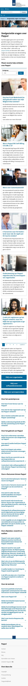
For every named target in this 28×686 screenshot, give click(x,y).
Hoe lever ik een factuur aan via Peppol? (12, 405)
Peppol (3, 18)
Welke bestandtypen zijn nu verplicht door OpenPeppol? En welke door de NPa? (12, 626)
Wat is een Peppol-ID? (9, 597)
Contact (3, 649)
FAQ (2, 655)
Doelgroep (5, 70)
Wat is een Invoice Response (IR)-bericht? (12, 619)
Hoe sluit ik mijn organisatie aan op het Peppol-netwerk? (13, 411)
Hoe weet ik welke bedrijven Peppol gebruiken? (13, 444)
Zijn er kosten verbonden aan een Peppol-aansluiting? (12, 417)
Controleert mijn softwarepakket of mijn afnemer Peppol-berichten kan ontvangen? (13, 467)
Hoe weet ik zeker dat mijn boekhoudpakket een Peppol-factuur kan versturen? (11, 494)
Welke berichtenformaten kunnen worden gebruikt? (13, 602)
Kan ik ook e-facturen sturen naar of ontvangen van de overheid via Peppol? (13, 487)
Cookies (3, 678)
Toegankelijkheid (6, 681)
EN (4, 15)
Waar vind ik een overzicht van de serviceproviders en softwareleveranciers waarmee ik (12, 459)
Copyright (4, 671)
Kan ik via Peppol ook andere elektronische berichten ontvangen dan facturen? (13, 451)
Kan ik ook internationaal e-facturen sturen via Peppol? (14, 480)
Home (2, 9)
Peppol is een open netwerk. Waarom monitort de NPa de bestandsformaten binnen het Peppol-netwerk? (11, 541)
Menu (7, 9)
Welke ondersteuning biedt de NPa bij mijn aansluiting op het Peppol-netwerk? (13, 424)
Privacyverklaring (6, 675)
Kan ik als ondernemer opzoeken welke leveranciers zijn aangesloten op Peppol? (13, 437)
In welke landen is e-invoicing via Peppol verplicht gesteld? (12, 570)
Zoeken (24, 12)
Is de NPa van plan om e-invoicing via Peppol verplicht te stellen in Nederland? (12, 577)
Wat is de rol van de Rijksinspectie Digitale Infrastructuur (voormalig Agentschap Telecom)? (13, 563)
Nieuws (3, 652)
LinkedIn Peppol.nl (6, 662)
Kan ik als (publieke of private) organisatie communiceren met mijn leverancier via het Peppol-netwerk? (13, 591)
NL (1, 15)
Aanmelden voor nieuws (8, 658)
